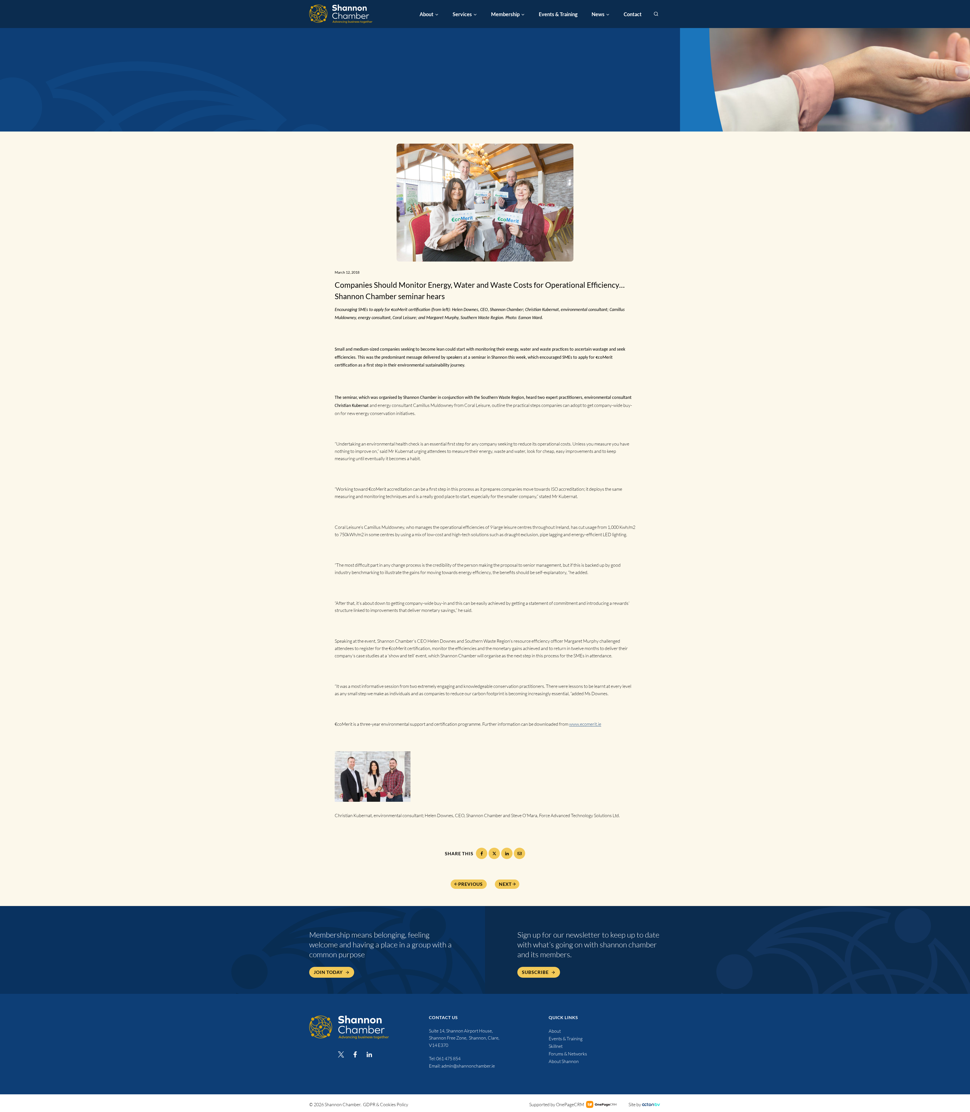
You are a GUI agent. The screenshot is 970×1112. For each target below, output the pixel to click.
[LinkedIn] (507, 853)
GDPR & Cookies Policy (385, 1104)
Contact (633, 14)
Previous (470, 884)
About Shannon (564, 1061)
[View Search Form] (656, 14)
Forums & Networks (568, 1053)
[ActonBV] (651, 1104)
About (555, 1031)
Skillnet (556, 1046)
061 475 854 (448, 1058)
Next (505, 884)
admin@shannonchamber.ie (468, 1066)
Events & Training (558, 14)
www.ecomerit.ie (585, 724)
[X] (494, 853)
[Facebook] (481, 853)
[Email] (519, 853)
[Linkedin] (369, 1054)
